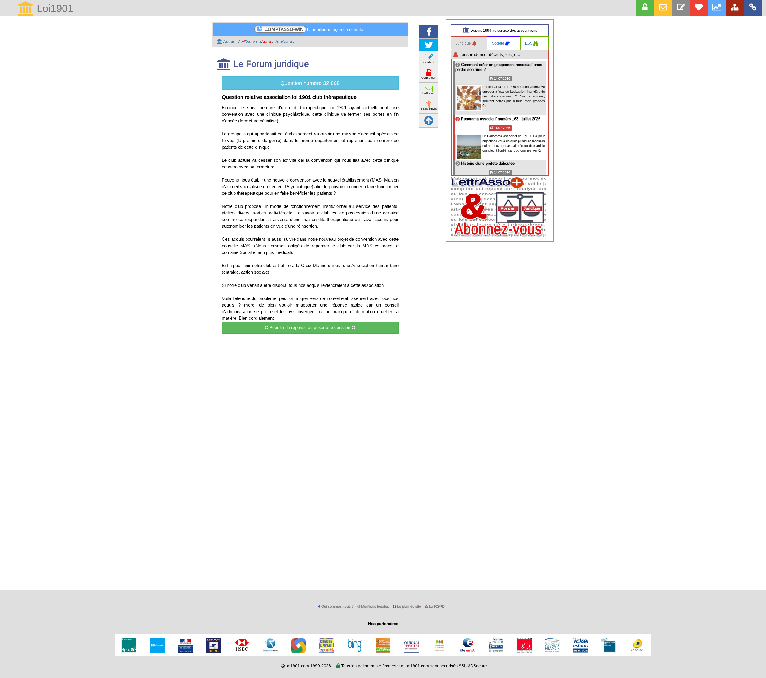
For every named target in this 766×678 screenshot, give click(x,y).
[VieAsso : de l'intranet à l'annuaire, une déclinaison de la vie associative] (753, 8)
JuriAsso (283, 41)
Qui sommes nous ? (337, 606)
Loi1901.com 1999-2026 (308, 665)
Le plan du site (408, 606)
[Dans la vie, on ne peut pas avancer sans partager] (735, 8)
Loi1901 (53, 8)
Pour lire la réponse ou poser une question (310, 327)
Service (258, 41)
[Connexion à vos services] (645, 8)
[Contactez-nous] (681, 8)
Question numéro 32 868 (310, 83)
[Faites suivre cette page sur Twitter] (428, 45)
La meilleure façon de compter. (315, 29)
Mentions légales (374, 606)
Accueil (229, 41)
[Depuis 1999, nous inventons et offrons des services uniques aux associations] (717, 8)
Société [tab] (498, 43)
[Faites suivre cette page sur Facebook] (428, 31)
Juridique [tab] (464, 43)
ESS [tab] (529, 43)
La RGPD (436, 606)
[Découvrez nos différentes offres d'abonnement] (699, 8)
